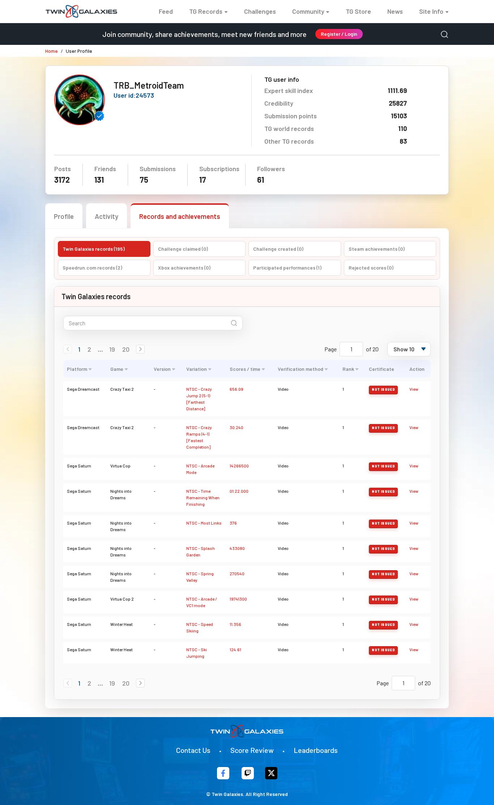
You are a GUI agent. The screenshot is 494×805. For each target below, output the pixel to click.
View (413, 388)
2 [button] (89, 349)
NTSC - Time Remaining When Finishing (203, 497)
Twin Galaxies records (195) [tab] (94, 249)
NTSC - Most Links (204, 522)
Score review (252, 750)
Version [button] (162, 369)
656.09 (236, 388)
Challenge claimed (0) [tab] (183, 249)
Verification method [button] (300, 369)
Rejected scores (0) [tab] (371, 267)
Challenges (260, 11)
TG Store (358, 11)
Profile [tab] (64, 216)
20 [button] (125, 349)
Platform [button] (77, 369)
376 (233, 522)
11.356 (235, 624)
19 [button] (112, 349)
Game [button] (116, 369)
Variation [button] (196, 369)
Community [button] (308, 11)
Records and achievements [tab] (179, 216)
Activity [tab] (106, 216)
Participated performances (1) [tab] (287, 267)
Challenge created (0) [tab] (278, 249)
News (395, 11)
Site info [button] (431, 11)
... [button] (100, 349)
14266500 (239, 465)
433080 (237, 548)
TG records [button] (205, 11)
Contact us (193, 750)
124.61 (235, 649)
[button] (140, 349)
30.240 (236, 427)
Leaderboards (316, 750)
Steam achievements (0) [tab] (377, 249)
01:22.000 (239, 490)
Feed (166, 11)
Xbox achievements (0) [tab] (184, 267)
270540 (237, 573)
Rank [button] (348, 369)
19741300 (238, 598)
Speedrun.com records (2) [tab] (92, 267)
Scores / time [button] (245, 369)
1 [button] (79, 349)
